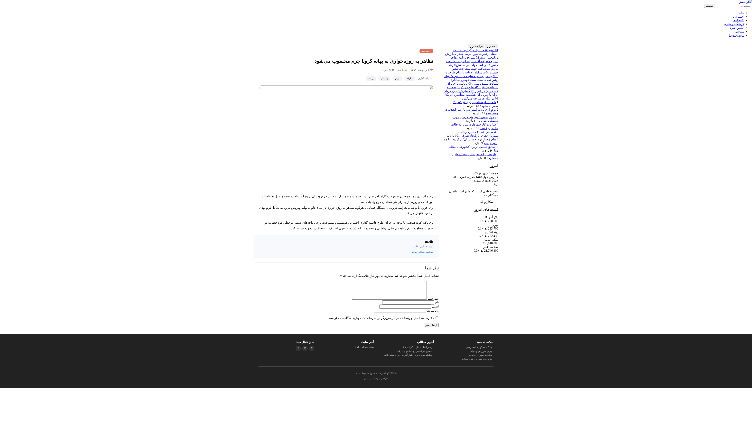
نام (436, 302)
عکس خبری (736, 27)
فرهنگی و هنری (734, 24)
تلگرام (410, 78)
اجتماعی (738, 16)
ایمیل (435, 306)
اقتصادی (738, 20)
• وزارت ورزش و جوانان (481, 351)
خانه (741, 12)
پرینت (371, 78)
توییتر (397, 78)
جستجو (709, 5)
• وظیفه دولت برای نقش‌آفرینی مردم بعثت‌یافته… (407, 354)
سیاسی (739, 31)
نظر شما (433, 298)
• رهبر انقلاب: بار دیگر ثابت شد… (416, 347)
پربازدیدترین (476, 46)
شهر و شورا (736, 35)
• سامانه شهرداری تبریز (481, 354)
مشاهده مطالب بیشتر (422, 252)
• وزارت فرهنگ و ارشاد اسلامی (477, 358)
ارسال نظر (431, 325)
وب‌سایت (433, 310)
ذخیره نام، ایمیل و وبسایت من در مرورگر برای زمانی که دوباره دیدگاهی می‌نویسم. (381, 318)
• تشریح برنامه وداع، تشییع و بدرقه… (414, 351)
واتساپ (384, 78)
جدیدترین (492, 46)
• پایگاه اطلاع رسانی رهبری (479, 347)
